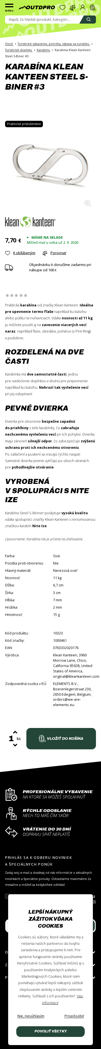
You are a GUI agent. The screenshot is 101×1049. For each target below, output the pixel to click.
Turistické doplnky (19, 50)
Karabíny (43, 50)
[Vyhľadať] (87, 19)
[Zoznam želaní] (62, 7)
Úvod (9, 44)
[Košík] (93, 7)
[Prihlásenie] (83, 7)
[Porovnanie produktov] (73, 7)
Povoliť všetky (51, 1031)
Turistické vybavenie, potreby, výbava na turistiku (54, 44)
